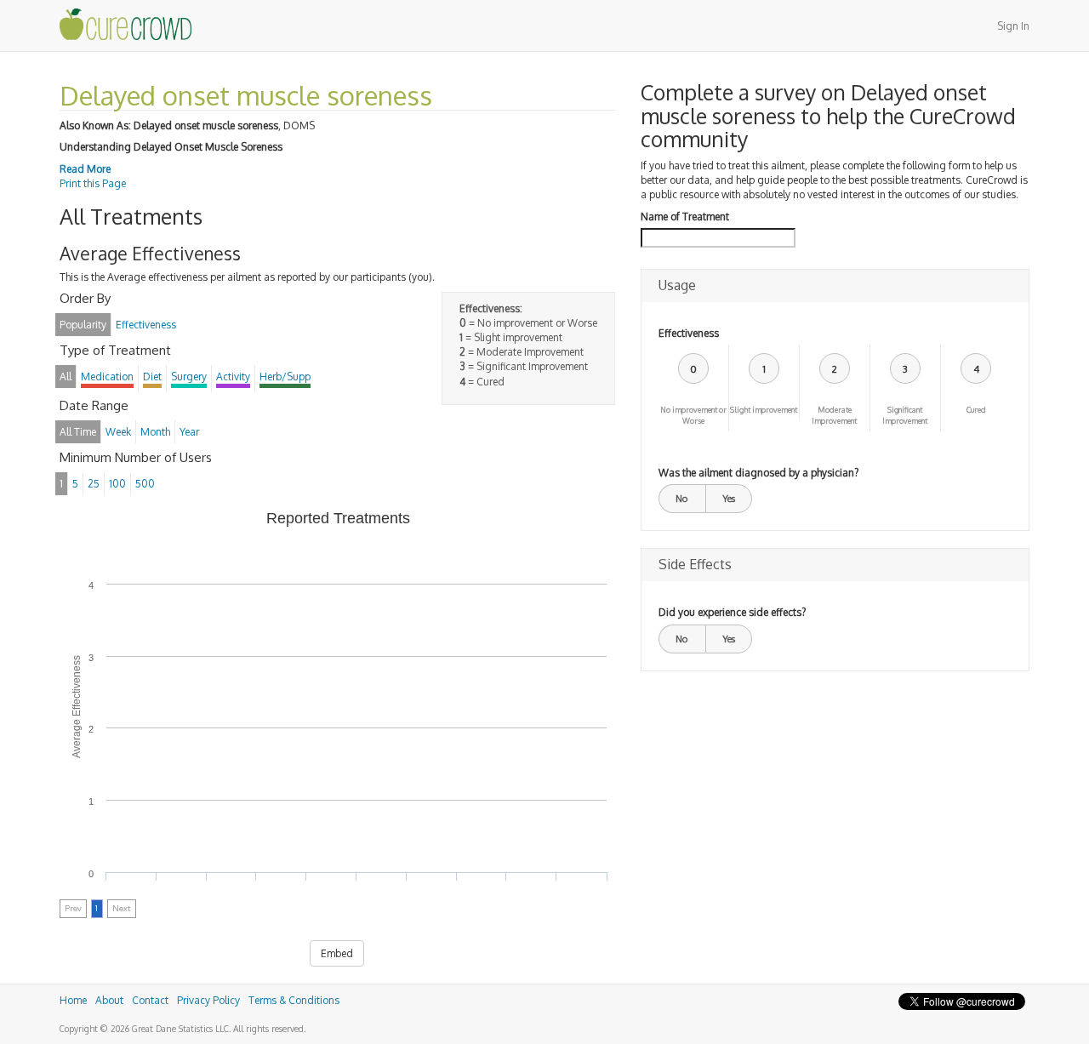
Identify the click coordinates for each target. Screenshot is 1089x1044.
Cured (976, 409)
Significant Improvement (904, 415)
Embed (337, 953)
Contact (150, 1000)
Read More (85, 169)
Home (73, 1000)
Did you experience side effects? (732, 612)
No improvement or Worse (693, 415)
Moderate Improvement (834, 415)
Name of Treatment (685, 216)
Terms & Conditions (293, 1000)
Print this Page (93, 183)
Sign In (1013, 26)
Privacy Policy (208, 1000)
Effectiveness (689, 333)
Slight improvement (763, 409)
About (109, 1000)
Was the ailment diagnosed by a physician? (758, 472)
